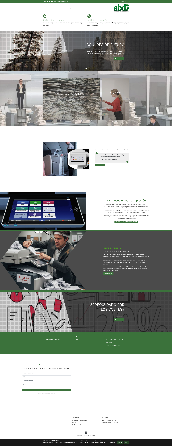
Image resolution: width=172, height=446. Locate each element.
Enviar (46, 390)
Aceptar (127, 442)
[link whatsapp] (86, 432)
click (40, 393)
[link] (121, 8)
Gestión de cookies (90, 435)
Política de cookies (81, 435)
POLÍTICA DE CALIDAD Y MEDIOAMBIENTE (126, 222)
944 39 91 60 (79, 339)
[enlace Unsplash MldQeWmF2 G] (71, 98)
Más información (53, 60)
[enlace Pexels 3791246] (116, 98)
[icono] (44, 16)
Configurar (112, 442)
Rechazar (119, 442)
